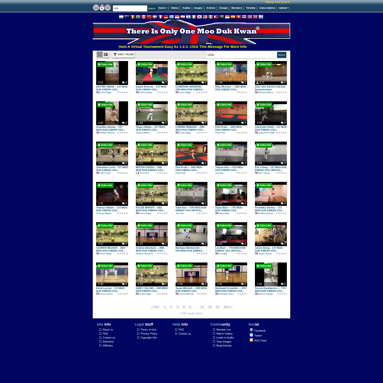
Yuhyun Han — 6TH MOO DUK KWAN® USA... (229, 169)
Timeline (251, 8)
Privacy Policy (149, 333)
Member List (223, 329)
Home (162, 8)
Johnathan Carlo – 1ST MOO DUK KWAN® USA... (112, 169)
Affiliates (108, 345)
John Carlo (105, 173)
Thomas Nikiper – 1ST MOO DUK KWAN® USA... (111, 209)
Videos (175, 8)
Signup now (272, 1)
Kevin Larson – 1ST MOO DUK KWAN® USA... (110, 289)
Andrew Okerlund (144, 253)
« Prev (155, 306)
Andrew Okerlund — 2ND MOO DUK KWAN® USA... (150, 249)
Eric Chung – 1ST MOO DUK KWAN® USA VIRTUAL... (271, 169)
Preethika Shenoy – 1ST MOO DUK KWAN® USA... (269, 209)
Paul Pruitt (220, 132)
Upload (283, 8)
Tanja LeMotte (142, 132)
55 (217, 306)
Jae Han (219, 173)
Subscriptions (267, 8)
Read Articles (224, 345)
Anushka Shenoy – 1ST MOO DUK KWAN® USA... (110, 128)
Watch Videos (224, 333)
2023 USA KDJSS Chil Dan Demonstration (270, 88)
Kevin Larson (106, 294)
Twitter (258, 335)
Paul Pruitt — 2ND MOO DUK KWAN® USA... (228, 128)
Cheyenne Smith (267, 132)
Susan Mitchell (186, 294)
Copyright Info (149, 337)
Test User (144, 173)
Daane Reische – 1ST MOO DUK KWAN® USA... (151, 88)
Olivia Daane (146, 92)
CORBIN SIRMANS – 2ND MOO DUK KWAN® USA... (190, 128)
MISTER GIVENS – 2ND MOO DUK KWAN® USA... (150, 169)
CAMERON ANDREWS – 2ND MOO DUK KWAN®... (190, 88)
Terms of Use (148, 329)
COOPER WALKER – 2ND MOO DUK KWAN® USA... (110, 249)
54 (209, 306)
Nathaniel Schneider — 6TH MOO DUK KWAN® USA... (230, 289)
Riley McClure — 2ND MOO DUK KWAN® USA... (230, 88)
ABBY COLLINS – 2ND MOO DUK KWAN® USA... (152, 289)
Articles (210, 8)
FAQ (105, 333)
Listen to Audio (225, 337)
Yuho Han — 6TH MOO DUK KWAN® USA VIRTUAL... (191, 209)
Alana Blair (224, 213)
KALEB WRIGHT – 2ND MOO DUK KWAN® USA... (150, 209)
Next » (228, 306)
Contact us (109, 337)
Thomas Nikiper (104, 213)
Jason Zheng (265, 253)
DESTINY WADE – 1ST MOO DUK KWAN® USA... (111, 88)
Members (236, 8)
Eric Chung (264, 173)
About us (108, 329)
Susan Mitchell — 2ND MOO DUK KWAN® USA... (191, 289)
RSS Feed (260, 340)
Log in (286, 1)
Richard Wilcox (266, 92)
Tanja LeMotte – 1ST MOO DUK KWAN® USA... (150, 128)
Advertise (108, 341)
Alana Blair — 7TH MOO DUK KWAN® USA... (228, 209)
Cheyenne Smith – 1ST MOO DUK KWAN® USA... (271, 128)
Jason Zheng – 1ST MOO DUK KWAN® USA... (269, 249)
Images (198, 8)
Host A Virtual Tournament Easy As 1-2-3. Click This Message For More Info (172, 47)
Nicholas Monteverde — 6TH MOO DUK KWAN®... (190, 249)
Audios (187, 8)
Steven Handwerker (268, 294)
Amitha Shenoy (107, 132)
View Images (223, 341)
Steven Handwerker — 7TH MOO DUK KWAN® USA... (270, 289)
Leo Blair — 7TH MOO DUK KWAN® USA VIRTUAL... (230, 249)
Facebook (260, 330)
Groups (223, 8)
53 (202, 306)
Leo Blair (223, 253)
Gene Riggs (106, 92)
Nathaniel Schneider (228, 294)
